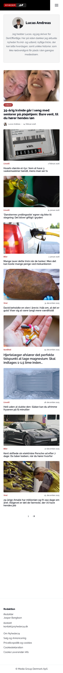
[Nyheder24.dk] (27, 5)
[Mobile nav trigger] (56, 5)
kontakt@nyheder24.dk (16, 626)
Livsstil (7, 164)
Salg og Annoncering (15, 638)
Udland (8, 105)
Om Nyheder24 (12, 633)
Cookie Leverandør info (16, 652)
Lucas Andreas (14, 124)
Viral (5, 303)
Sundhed (7, 350)
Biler (5, 257)
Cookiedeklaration (13, 647)
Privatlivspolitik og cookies (18, 642)
